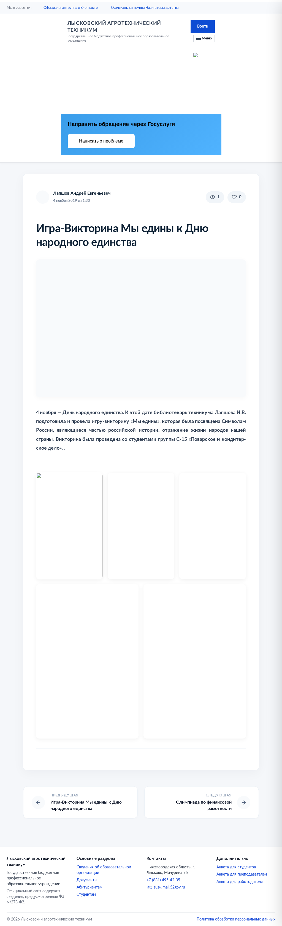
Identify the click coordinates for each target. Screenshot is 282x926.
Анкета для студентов (236, 867)
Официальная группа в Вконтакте (71, 8)
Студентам (86, 895)
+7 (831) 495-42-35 (163, 880)
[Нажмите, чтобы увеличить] (141, 328)
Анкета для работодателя (239, 882)
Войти (202, 26)
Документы (87, 880)
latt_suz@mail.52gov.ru (166, 887)
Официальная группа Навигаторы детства (144, 8)
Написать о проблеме (101, 141)
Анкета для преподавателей (241, 874)
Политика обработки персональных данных (236, 919)
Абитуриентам (89, 887)
